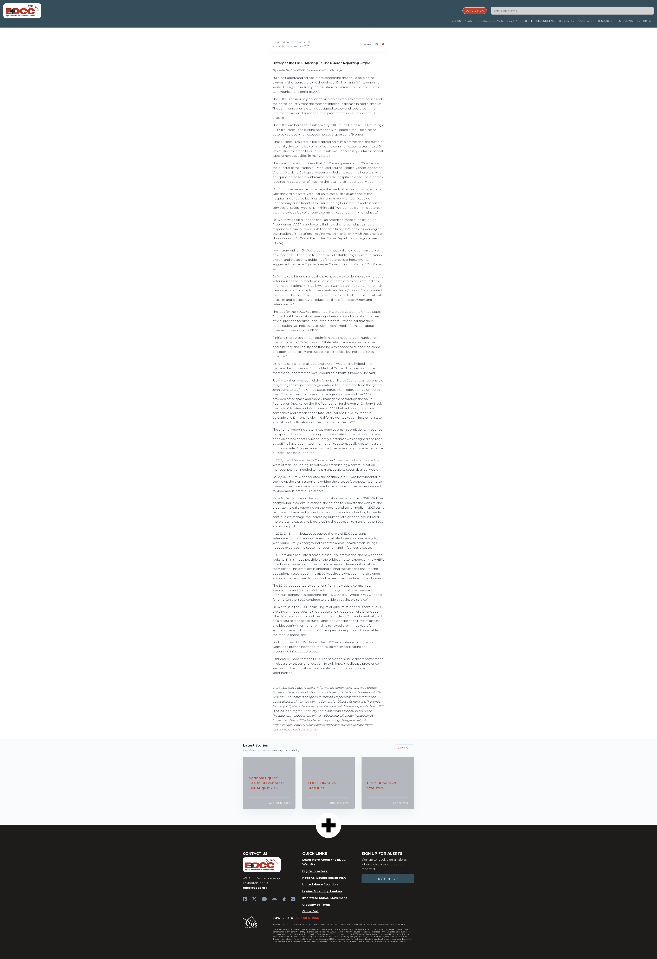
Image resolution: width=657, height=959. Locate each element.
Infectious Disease (543, 21)
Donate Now (474, 10)
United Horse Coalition (320, 884)
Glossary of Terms (316, 904)
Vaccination (586, 21)
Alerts (456, 21)
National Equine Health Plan (324, 877)
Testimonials (625, 21)
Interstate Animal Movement (324, 898)
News (468, 21)
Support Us (644, 21)
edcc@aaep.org (255, 887)
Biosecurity (566, 21)
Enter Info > (388, 878)
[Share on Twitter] (383, 44)
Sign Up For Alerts (382, 853)
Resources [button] (605, 21)
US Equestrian (306, 918)
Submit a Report (517, 21)
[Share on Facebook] (377, 44)
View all (404, 747)
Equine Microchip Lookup (322, 891)
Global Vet (310, 911)
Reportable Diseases (489, 21)
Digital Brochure (315, 871)
